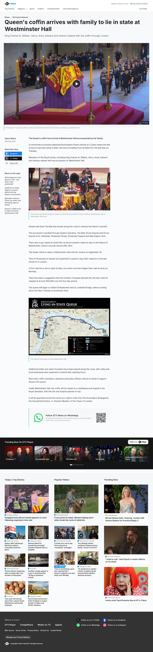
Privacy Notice (33, 630)
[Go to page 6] (80, 464)
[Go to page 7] (82, 464)
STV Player (10, 625)
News (7, 17)
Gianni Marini (10, 138)
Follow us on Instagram (117, 625)
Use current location (139, 4)
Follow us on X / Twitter (90, 620)
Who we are (9, 630)
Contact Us (44, 630)
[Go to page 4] (77, 464)
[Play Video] (76, 84)
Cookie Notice (56, 630)
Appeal (58, 625)
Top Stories (9, 9)
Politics (41, 9)
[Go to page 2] (73, 464)
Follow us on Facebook (117, 620)
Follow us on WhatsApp (90, 625)
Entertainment (53, 9)
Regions (21, 9)
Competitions (26, 625)
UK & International (70, 9)
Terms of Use (21, 630)
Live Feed (143, 9)
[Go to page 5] (79, 464)
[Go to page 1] (71, 464)
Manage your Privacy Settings (18, 637)
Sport (32, 9)
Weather (114, 4)
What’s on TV (44, 625)
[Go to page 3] (75, 464)
